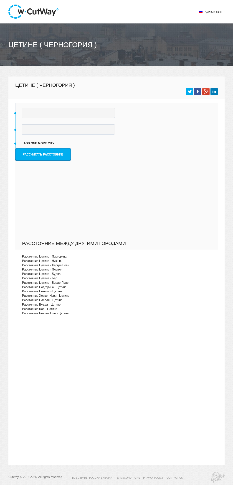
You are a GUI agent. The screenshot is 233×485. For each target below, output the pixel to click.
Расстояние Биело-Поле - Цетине (45, 313)
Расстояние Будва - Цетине (41, 304)
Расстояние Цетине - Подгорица (44, 256)
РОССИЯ (94, 477)
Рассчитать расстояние (43, 154)
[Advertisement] (118, 206)
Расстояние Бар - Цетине (39, 309)
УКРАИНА (106, 477)
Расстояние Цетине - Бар (39, 278)
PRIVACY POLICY (153, 477)
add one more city (39, 143)
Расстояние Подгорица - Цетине (44, 287)
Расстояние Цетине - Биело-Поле (45, 282)
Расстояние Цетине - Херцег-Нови (45, 265)
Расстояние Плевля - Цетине (42, 300)
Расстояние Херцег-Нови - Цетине (45, 295)
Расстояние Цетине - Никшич (42, 261)
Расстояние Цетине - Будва (41, 274)
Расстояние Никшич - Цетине (42, 291)
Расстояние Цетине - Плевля (42, 269)
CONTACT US (175, 477)
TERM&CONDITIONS (127, 477)
